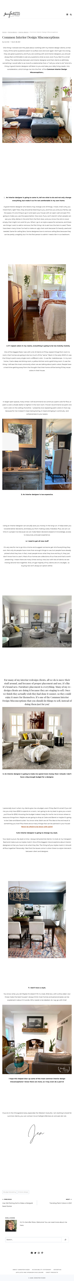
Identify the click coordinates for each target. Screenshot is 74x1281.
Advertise (57, 1269)
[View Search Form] (71, 14)
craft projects (52, 1272)
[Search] (65, 1239)
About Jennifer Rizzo (21, 1269)
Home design (12, 32)
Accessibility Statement (41, 1269)
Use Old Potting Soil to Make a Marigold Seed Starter (17, 1203)
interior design (23, 32)
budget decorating (9, 1192)
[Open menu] (67, 14)
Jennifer (6, 42)
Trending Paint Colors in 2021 (61, 1201)
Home (4, 32)
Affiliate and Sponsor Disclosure (29, 1272)
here (22, 1225)
